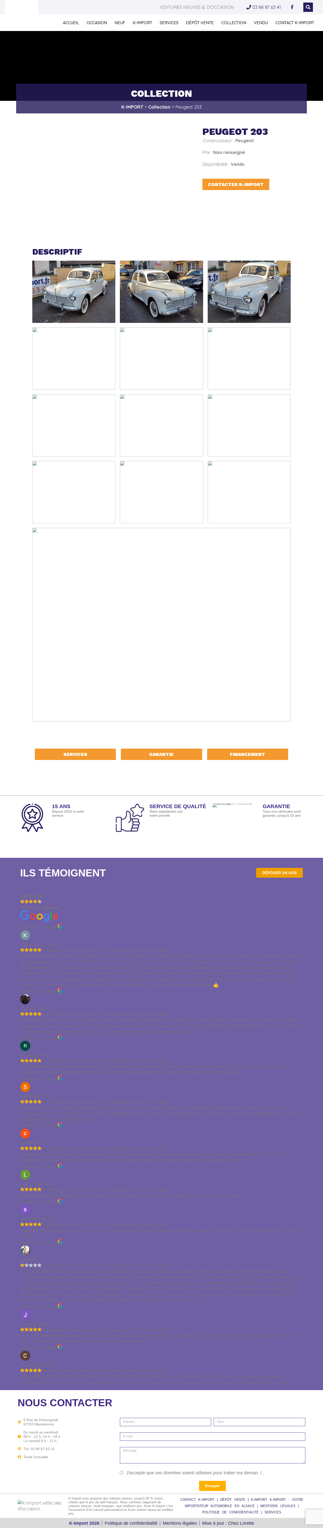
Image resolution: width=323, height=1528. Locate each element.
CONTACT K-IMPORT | (200, 1500)
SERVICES (272, 1512)
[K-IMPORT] (21, 14)
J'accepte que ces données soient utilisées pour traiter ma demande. (195, 1472)
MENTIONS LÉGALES (279, 1506)
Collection (233, 22)
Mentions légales (180, 1523)
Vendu (261, 22)
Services (169, 22)
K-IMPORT (142, 22)
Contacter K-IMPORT (236, 184)
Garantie (161, 754)
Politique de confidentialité (131, 1523)
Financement (247, 754)
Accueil (71, 22)
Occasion (97, 22)
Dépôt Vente (200, 22)
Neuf (120, 22)
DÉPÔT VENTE (234, 1500)
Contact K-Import (295, 22)
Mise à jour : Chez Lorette (228, 1523)
